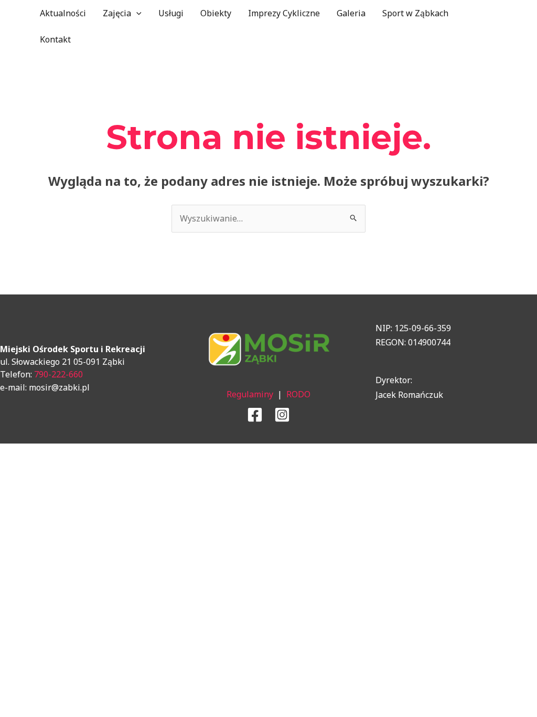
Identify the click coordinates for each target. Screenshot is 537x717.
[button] (136, 13)
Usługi (171, 13)
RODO (298, 394)
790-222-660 (58, 374)
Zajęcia (117, 13)
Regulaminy (250, 394)
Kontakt (55, 39)
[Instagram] (282, 415)
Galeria (351, 13)
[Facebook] (255, 415)
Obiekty (215, 13)
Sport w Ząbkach (415, 13)
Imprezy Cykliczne (284, 13)
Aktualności (63, 13)
